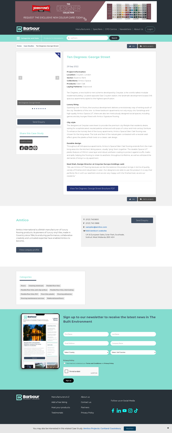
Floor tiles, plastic (47, 294)
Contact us (86, 402)
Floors (23, 286)
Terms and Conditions (93, 363)
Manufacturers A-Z (60, 397)
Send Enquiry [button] (39, 122)
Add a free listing (59, 402)
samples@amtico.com (96, 227)
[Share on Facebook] (22, 148)
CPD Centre (111, 29)
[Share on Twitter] (26, 148)
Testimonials (57, 413)
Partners (85, 407)
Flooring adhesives (64, 294)
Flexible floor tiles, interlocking (61, 290)
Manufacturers (83, 29)
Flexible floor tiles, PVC (29, 294)
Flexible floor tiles (53, 286)
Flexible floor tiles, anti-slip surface (34, 290)
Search (114, 38)
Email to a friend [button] (26, 141)
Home (19, 46)
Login (150, 29)
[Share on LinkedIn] (31, 148)
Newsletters (125, 29)
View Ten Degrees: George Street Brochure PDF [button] (92, 188)
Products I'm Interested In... (54, 38)
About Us (138, 29)
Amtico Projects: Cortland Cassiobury (102, 428)
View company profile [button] (29, 249)
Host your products (60, 407)
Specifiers (97, 29)
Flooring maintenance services (32, 298)
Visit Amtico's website (96, 231)
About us (85, 397)
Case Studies (29, 46)
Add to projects (148, 46)
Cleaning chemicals (36, 286)
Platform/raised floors (55, 298)
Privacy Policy (68, 360)
